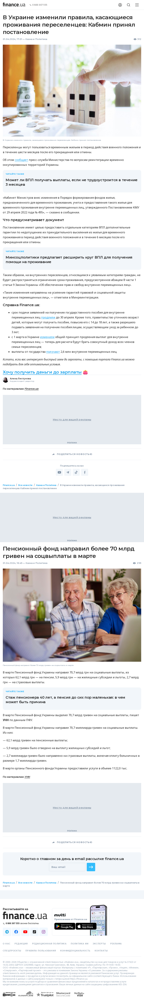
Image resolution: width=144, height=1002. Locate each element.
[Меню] (137, 5)
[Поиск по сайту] (128, 5)
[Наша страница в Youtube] (25, 932)
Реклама (116, 943)
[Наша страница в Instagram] (43, 932)
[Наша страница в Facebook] (16, 932)
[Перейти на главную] (14, 5)
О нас (6, 943)
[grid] (72, 691)
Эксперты (99, 943)
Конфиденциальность (75, 950)
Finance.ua (32, 388)
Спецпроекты (12, 950)
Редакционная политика (49, 943)
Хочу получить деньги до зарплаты (42, 372)
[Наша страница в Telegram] (7, 932)
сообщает (21, 160)
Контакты (101, 950)
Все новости (25, 485)
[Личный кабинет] (120, 5)
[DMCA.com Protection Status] (9, 997)
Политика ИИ (80, 943)
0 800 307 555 (39, 5)
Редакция (21, 943)
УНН (27, 776)
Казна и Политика (36, 39)
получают (53, 352)
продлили (48, 317)
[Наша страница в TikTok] (34, 932)
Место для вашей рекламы (72, 419)
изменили (47, 337)
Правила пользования (40, 950)
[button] (91, 867)
